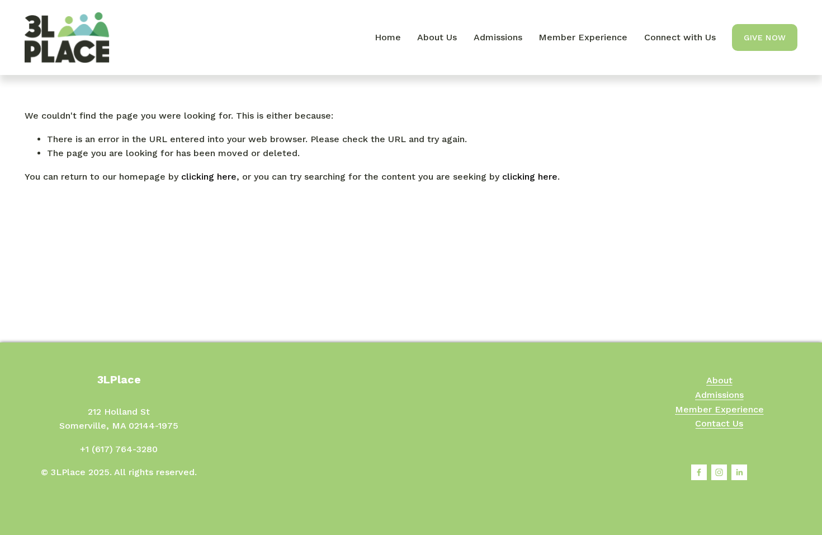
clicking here (209, 176)
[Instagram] (719, 472)
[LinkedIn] (739, 472)
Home (388, 37)
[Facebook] (699, 472)
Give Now (765, 37)
